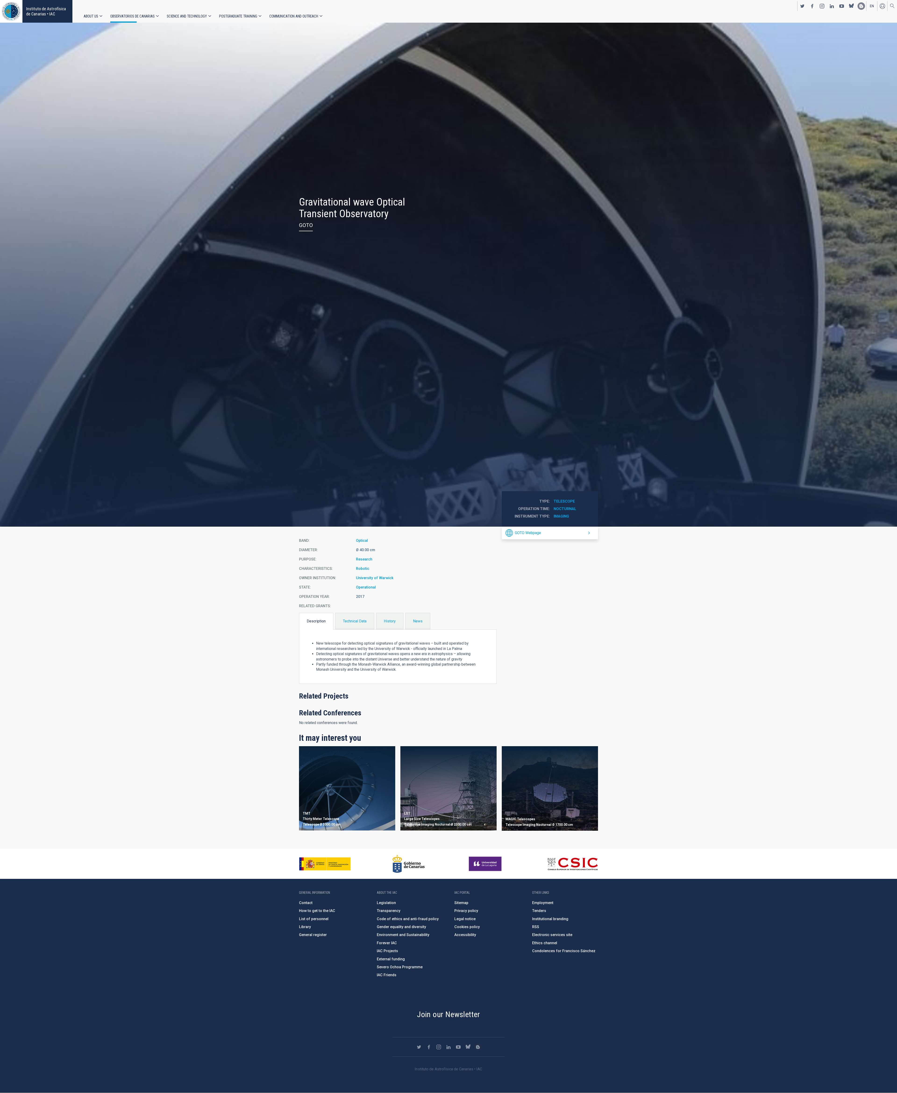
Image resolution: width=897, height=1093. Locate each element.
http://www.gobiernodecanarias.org (408, 864)
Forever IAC (387, 943)
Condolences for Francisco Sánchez (563, 951)
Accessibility (465, 935)
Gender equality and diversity (401, 927)
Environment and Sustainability (403, 935)
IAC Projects (387, 951)
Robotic (362, 568)
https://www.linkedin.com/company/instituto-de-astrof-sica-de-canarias (832, 6)
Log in (882, 6)
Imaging (561, 516)
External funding (391, 959)
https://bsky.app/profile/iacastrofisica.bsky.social (851, 6)
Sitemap (461, 903)
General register (313, 935)
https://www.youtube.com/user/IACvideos (842, 6)
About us (91, 16)
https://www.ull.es (485, 864)
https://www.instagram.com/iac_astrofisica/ (822, 6)
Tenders (539, 910)
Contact (306, 903)
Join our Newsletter (448, 1014)
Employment (542, 903)
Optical (362, 540)
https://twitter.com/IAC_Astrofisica (802, 6)
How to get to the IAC (317, 910)
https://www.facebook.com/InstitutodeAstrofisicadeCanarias (812, 6)
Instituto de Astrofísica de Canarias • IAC (46, 11)
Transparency (388, 910)
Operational (366, 587)
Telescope (564, 501)
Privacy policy (466, 910)
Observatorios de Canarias (132, 16)
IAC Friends (386, 975)
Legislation (386, 903)
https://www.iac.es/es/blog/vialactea (861, 6)
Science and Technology (187, 16)
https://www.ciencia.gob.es (325, 864)
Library (305, 927)
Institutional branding (550, 919)
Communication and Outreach (293, 16)
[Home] (11, 11)
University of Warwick (374, 578)
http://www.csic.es (572, 863)
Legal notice (465, 919)
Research (364, 559)
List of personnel (313, 919)
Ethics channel (544, 943)
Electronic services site (552, 935)
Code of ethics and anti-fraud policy (408, 919)
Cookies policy (467, 927)
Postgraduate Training (238, 16)
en (872, 6)
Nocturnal (565, 509)
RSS (535, 927)
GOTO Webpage (528, 533)
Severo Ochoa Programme (400, 967)
